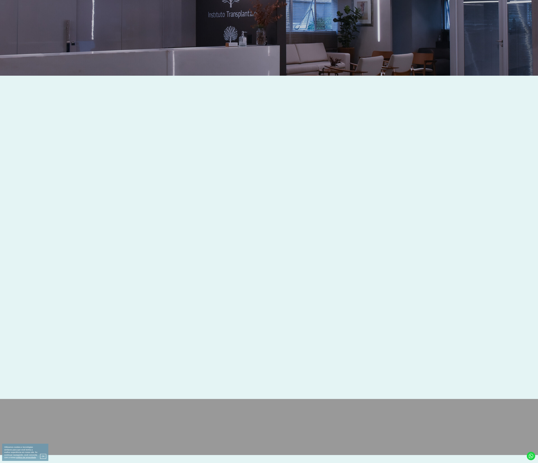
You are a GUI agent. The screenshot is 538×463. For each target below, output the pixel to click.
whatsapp (531, 456)
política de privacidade (26, 457)
